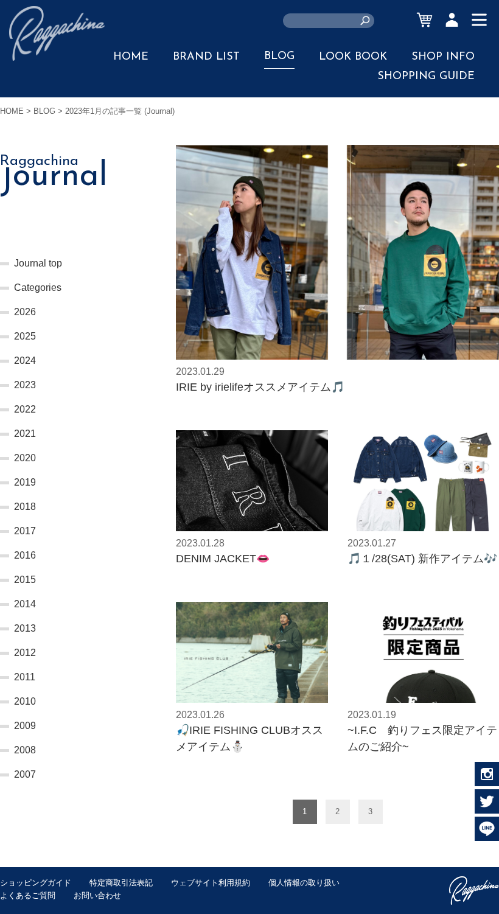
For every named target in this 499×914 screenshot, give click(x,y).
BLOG (279, 56)
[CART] (424, 19)
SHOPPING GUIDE (426, 76)
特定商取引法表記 (121, 882)
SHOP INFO (443, 57)
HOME (130, 57)
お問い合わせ (97, 895)
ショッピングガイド (35, 882)
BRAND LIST (206, 57)
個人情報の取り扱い (304, 882)
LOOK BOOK (353, 57)
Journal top (38, 263)
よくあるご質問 (27, 895)
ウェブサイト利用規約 (210, 882)
